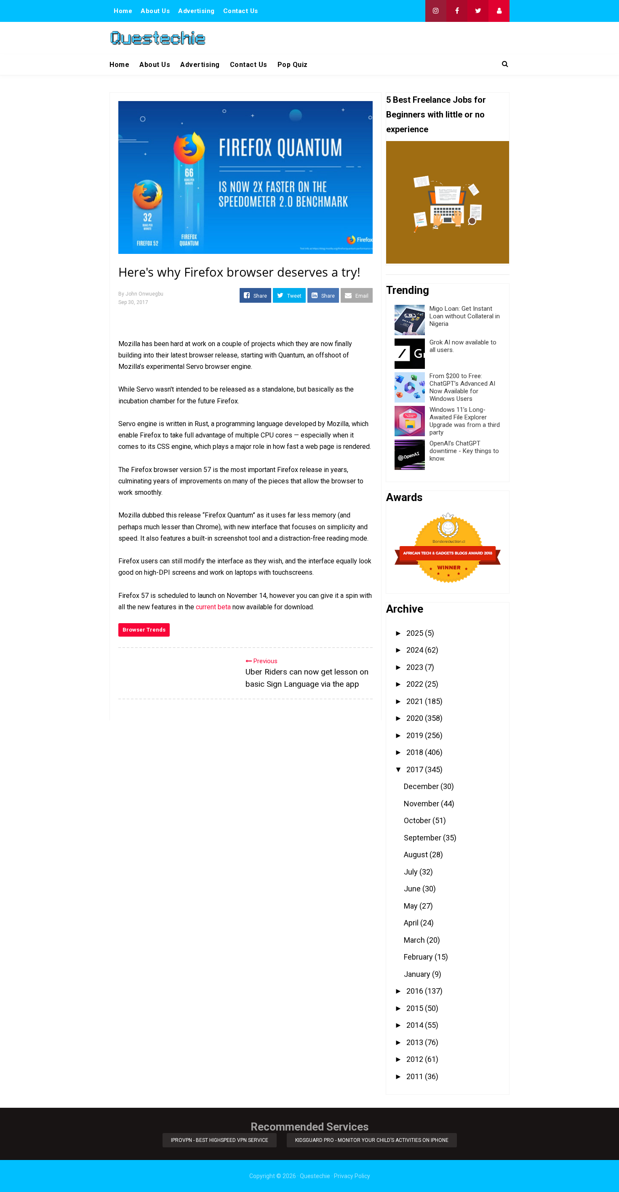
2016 (415, 991)
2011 (415, 1076)
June (413, 888)
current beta (213, 607)
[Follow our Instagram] (435, 11)
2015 (415, 1008)
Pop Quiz (292, 65)
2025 (415, 633)
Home (123, 11)
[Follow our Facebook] (456, 11)
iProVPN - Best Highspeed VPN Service (219, 1140)
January (418, 974)
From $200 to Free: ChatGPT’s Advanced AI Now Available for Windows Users (462, 387)
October (418, 820)
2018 (415, 752)
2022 (415, 684)
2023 (415, 667)
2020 (415, 718)
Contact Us (240, 11)
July (411, 871)
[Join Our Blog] (499, 11)
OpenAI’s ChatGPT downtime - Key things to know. (464, 451)
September (423, 837)
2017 (415, 769)
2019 (415, 735)
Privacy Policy (352, 1176)
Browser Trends (144, 630)
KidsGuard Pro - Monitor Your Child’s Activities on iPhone (371, 1140)
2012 (415, 1059)
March (415, 940)
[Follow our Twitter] (477, 11)
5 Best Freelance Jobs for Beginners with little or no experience (436, 114)
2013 (415, 1042)
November (422, 803)
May (411, 905)
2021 (415, 701)
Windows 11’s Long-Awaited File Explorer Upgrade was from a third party (465, 421)
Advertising (196, 11)
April (412, 922)
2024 (415, 649)
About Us (155, 11)
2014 (415, 1025)
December (422, 786)
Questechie (315, 1176)
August (417, 854)
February (419, 956)
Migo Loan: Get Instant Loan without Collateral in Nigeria (465, 316)
